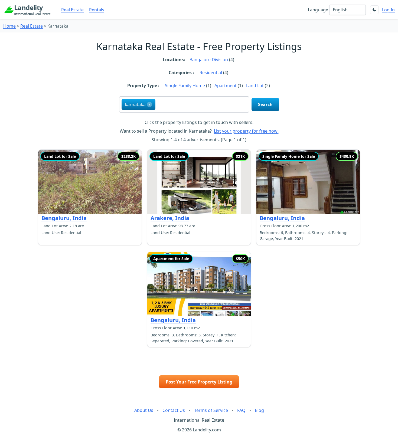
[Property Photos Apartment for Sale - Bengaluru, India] (199, 284)
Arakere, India (170, 218)
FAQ (241, 410)
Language (318, 10)
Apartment (225, 85)
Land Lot (255, 85)
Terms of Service (211, 410)
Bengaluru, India (64, 218)
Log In (388, 10)
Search (265, 104)
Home (9, 26)
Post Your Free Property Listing (199, 382)
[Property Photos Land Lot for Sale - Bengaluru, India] (90, 182)
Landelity (32, 9)
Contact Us (173, 410)
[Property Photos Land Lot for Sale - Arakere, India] (199, 182)
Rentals (96, 10)
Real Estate (72, 10)
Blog (259, 410)
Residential (211, 73)
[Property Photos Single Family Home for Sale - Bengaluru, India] (308, 182)
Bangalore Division (209, 60)
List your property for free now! (246, 131)
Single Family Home (185, 85)
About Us (143, 410)
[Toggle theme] (374, 9)
